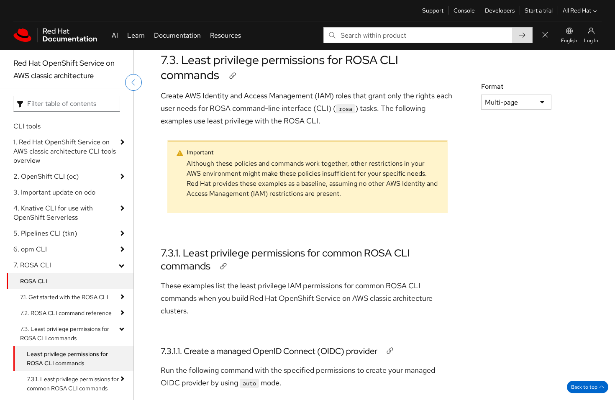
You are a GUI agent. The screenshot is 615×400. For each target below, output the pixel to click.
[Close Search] (545, 35)
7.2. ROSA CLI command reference (66, 313)
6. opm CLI (30, 249)
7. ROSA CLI (32, 265)
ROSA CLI (33, 281)
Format (492, 86)
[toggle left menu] (133, 82)
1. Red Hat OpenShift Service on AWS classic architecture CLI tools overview (64, 151)
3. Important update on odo (54, 192)
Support (432, 10)
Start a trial (539, 10)
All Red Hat (577, 10)
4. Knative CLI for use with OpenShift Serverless (53, 213)
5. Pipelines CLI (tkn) (45, 233)
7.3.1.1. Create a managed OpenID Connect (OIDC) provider (269, 351)
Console (464, 10)
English (569, 40)
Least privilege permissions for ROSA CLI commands (67, 358)
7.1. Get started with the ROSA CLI (64, 297)
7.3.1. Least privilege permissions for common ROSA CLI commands (73, 383)
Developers (500, 10)
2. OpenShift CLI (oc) (46, 176)
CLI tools (27, 126)
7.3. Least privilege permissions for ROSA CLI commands (64, 333)
